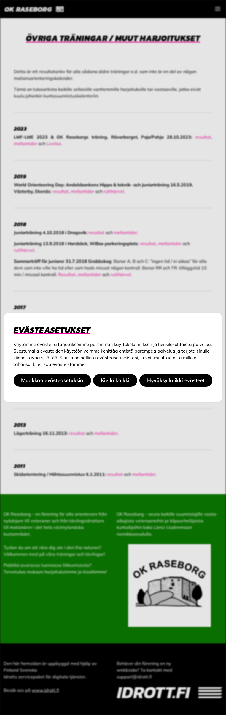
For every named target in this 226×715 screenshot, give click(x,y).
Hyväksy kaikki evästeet (176, 380)
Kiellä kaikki (115, 380)
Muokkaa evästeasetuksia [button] (52, 380)
